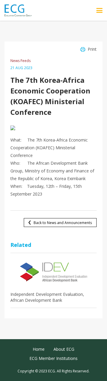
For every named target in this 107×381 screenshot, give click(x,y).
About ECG (64, 349)
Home (39, 349)
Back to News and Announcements (63, 222)
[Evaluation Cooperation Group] (20, 11)
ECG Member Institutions (53, 358)
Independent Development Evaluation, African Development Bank (47, 297)
